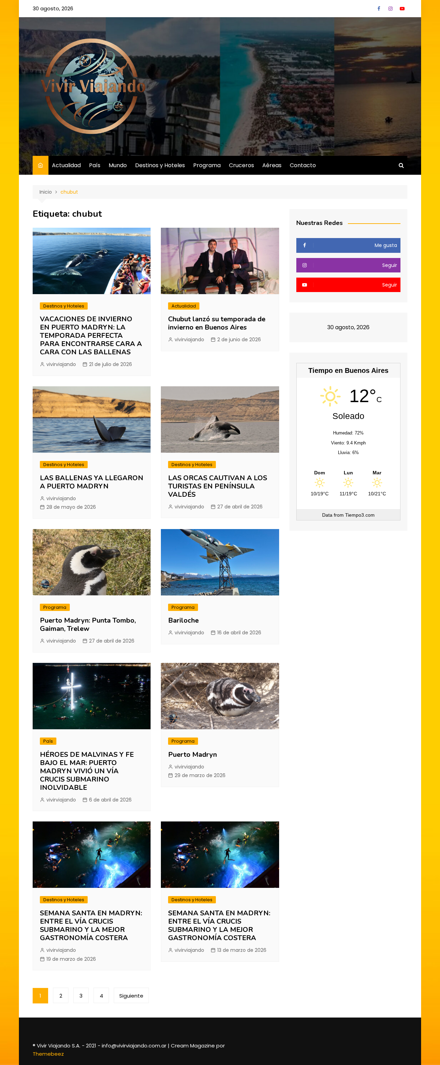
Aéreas (272, 165)
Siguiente (131, 995)
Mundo (118, 165)
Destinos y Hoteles (160, 165)
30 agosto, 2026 (53, 8)
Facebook (379, 8)
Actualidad (66, 165)
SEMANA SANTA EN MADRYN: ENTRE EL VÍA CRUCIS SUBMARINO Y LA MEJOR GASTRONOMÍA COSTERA (91, 925)
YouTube (402, 8)
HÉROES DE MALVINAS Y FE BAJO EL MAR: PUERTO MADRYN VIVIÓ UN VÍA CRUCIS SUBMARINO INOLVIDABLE (87, 771)
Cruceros (241, 165)
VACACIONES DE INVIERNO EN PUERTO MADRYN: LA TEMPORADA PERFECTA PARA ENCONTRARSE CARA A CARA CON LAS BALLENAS (91, 335)
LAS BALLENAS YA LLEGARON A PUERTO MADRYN (91, 482)
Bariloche (183, 620)
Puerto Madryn (192, 754)
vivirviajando (61, 364)
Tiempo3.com (360, 515)
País (94, 165)
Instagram (390, 8)
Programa (207, 165)
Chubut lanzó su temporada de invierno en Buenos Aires (216, 323)
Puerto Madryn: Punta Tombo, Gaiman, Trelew (88, 624)
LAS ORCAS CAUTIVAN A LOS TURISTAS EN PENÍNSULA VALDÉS (217, 486)
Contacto (303, 165)
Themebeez (48, 1053)
